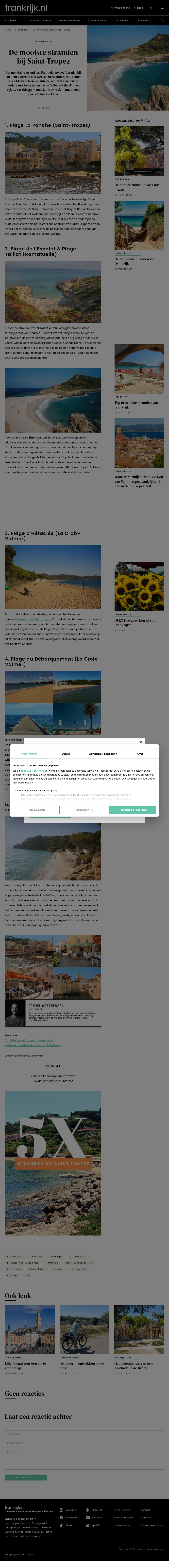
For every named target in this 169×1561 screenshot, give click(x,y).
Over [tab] (140, 753)
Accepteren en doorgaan (133, 809)
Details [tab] (66, 753)
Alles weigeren (36, 809)
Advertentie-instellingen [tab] (103, 753)
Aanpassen (82, 809)
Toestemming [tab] (29, 753)
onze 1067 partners (32, 770)
